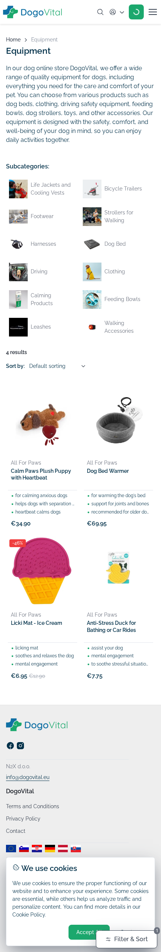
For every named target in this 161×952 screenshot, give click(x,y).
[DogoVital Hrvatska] (37, 848)
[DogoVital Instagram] (20, 747)
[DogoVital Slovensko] (76, 848)
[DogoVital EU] (11, 848)
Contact (15, 831)
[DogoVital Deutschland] (50, 848)
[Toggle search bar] (100, 11)
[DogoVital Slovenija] (24, 848)
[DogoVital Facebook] (10, 747)
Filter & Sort (135, 936)
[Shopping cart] (136, 11)
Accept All (89, 932)
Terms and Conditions (32, 806)
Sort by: (15, 366)
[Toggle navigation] (152, 12)
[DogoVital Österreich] (63, 848)
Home (13, 40)
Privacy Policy (23, 819)
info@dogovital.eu (27, 777)
